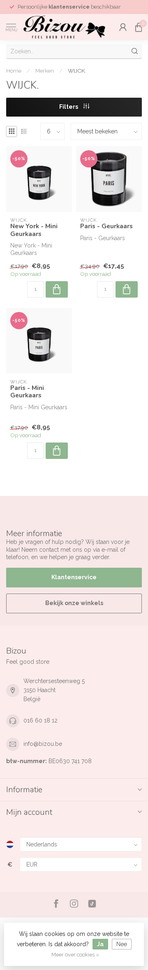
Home (13, 70)
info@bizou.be (42, 744)
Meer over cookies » (75, 955)
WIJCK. (77, 70)
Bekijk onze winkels (74, 603)
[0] (138, 27)
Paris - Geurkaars (106, 226)
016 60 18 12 (40, 720)
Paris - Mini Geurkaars (27, 391)
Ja (100, 944)
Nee (121, 944)
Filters (69, 106)
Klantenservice (74, 577)
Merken (44, 70)
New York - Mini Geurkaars (34, 230)
